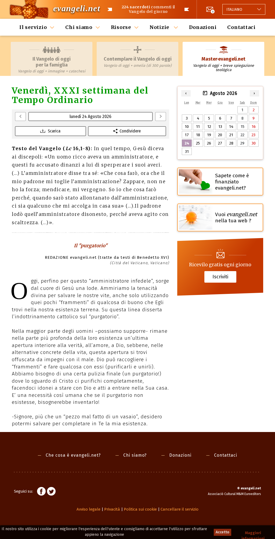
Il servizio (33, 27)
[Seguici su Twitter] (51, 492)
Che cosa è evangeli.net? (73, 455)
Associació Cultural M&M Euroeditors (234, 494)
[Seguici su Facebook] (41, 492)
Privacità (112, 509)
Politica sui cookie (140, 509)
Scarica (54, 131)
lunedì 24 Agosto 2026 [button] (90, 116)
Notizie (160, 27)
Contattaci (241, 27)
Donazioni (203, 27)
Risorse (121, 27)
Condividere (130, 131)
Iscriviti (220, 276)
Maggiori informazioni (253, 533)
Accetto (222, 532)
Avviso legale (88, 509)
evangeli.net (76, 8)
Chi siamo (78, 27)
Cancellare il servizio (179, 509)
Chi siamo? (135, 455)
